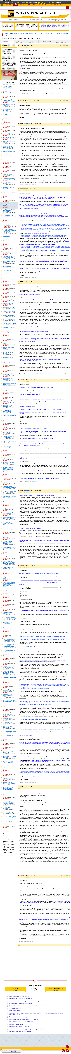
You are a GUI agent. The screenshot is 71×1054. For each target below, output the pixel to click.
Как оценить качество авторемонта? (7, 110)
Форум (15, 5)
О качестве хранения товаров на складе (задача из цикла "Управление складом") (10, 639)
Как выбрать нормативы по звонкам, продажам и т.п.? (8, 667)
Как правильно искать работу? (9, 327)
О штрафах (5, 590)
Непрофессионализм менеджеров (7, 608)
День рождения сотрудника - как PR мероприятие (9, 651)
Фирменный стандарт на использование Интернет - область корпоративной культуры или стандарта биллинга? (8, 469)
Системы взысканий (7, 718)
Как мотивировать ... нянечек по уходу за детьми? (9, 482)
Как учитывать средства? (8, 299)
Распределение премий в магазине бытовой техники (8, 762)
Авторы (20, 5)
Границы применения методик (9, 731)
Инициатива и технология (14, 19)
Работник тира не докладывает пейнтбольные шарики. (9, 497)
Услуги (25, 5)
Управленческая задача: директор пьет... (19, 1016)
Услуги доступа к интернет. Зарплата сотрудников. (9, 257)
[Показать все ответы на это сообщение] (28, 96)
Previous (2, 20)
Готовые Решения (32, 5)
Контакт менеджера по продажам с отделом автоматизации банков (8, 713)
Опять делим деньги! (8, 119)
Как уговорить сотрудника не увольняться (20, 1031)
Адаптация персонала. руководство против (8, 432)
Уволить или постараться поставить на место (8, 452)
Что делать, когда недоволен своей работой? (9, 447)
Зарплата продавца (7, 236)
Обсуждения (35, 989)
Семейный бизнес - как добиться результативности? (9, 783)
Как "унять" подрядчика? (8, 303)
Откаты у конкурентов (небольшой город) (7, 421)
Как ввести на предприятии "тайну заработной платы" (9, 507)
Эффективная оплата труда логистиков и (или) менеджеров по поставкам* (9, 701)
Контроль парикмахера (8, 282)
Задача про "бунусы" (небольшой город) (7, 406)
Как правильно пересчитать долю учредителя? (21, 998)
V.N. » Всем (5, 838)
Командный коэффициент (8, 129)
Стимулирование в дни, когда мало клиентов (9, 442)
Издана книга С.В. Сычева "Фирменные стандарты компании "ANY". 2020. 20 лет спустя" (9, 823)
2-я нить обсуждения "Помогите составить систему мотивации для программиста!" (10, 231)
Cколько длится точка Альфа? (9, 323)
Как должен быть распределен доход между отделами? (9, 656)
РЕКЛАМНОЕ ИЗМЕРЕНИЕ (51, 7)
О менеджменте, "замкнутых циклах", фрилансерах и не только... (9, 94)
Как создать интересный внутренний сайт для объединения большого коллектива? (8, 789)
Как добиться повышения (8, 295)
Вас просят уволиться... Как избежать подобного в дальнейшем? (9, 536)
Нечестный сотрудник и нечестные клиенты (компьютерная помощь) (8, 542)
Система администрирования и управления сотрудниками (9, 124)
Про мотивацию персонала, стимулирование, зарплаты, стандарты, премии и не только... (33, 33)
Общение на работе (7, 155)
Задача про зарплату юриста (9, 151)
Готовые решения (56, 989)
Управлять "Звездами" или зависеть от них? (8, 437)
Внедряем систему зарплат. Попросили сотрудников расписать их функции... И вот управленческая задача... (9, 801)
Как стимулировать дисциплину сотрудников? (8, 690)
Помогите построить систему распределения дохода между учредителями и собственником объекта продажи (9, 584)
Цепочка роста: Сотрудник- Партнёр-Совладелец (9, 100)
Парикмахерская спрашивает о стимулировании (9, 198)
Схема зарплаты (6, 169)
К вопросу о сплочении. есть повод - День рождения (9, 502)
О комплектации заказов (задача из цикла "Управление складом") (9, 645)
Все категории (7, 33)
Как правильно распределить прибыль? (19, 1026)
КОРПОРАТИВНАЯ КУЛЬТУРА (26, 7)
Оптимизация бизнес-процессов (35, 19)
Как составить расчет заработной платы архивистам (9, 487)
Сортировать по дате (12, 84)
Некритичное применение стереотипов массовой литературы (57, 20)
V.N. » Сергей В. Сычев (8, 841)
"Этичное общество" (7, 270)
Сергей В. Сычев (24, 100)
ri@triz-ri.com (58, 2)
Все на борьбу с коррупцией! (9, 319)
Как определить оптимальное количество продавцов (9, 684)
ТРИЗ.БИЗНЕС (15, 7)
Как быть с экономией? (8, 286)
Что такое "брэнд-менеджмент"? (7, 332)
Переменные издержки (8, 274)
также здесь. (34, 481)
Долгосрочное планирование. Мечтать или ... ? (9, 463)
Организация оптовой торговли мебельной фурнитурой (9, 492)
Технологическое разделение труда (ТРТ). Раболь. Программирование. (27, 1029)
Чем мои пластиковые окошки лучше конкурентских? (9, 817)
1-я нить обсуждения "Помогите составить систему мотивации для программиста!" (10, 223)
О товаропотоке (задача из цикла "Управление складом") (10, 618)
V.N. (21, 45)
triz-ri (50, 2)
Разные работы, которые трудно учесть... (8, 426)
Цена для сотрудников (8, 278)
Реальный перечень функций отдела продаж (9, 193)
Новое (6, 5)
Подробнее (13, 1051)
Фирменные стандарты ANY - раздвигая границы (9, 458)
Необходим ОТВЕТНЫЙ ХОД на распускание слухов (9, 778)
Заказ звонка (22, 2)
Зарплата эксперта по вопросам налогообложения (9, 147)
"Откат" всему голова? (8, 291)
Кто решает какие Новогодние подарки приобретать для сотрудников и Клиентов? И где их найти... (9, 576)
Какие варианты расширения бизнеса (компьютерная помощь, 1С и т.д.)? (9, 751)
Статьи (10, 5)
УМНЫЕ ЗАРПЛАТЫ (6, 7)
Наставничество (6, 164)
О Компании (53, 5)
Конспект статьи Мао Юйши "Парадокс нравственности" (23, 1019)
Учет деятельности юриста (8, 178)
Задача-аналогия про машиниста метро (7, 623)
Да (8, 1051)
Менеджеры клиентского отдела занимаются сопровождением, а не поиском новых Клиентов (9, 569)
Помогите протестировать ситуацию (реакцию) (8, 795)
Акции (64, 5)
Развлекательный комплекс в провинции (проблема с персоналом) (26, 1001)
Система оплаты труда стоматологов (8, 374)
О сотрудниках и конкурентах (9, 137)
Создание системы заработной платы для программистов (9, 518)
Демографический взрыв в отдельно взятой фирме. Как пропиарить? (9, 216)
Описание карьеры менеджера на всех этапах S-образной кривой (9, 529)
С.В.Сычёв (15, 1052)
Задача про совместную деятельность (8, 379)
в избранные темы (47, 41)
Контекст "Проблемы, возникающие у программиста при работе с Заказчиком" (9, 562)
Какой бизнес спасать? (15, 1010)
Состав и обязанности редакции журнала (7, 411)
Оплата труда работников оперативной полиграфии (9, 476)
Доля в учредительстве (8, 812)
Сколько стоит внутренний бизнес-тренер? (8, 741)
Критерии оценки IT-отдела (8, 315)
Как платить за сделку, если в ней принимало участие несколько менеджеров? (9, 678)
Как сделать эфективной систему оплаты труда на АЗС (9, 661)
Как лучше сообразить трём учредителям (20, 996)
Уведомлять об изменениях (20, 41)
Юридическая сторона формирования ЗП (7, 727)
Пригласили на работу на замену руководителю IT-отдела (8, 204)
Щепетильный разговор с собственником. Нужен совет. (9, 513)
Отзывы (46, 5)
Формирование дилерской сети (9, 602)
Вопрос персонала (7, 266)
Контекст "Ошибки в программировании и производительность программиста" (7, 555)
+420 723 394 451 (33, 2)
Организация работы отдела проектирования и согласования (9, 210)
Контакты (59, 5)
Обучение (40, 5)
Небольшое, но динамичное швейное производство (9, 707)
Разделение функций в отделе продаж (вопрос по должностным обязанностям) (9, 384)
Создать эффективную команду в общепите (20, 1003)
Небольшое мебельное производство (8, 363)
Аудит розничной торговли (8, 722)
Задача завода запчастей (8, 307)
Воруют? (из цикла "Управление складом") (8, 174)
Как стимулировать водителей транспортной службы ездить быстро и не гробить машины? (9, 548)
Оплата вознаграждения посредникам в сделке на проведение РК (8, 672)
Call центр (5, 746)
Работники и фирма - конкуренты (7, 115)
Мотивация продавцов (7, 133)
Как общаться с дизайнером (9, 598)
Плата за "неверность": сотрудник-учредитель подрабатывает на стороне (8, 87)
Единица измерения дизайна (9, 311)
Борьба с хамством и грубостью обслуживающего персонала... (9, 523)
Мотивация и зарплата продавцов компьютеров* (8, 252)
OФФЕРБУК (61, 7)
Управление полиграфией (8, 594)
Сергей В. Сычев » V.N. (8, 839)
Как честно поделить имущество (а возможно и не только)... (9, 695)
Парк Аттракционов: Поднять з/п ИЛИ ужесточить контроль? (9, 767)
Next (69, 20)
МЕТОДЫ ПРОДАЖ (39, 7)
